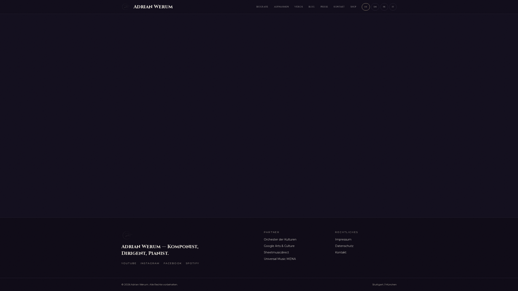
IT (393, 6)
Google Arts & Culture (279, 246)
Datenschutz (344, 246)
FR (384, 6)
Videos (298, 6)
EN (375, 6)
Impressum (343, 239)
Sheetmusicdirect (276, 252)
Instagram (150, 263)
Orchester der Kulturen (280, 239)
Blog (312, 6)
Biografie (262, 6)
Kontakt (339, 6)
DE (365, 6)
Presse (324, 6)
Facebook (173, 263)
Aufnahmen (281, 6)
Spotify (192, 263)
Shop (353, 6)
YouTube (129, 263)
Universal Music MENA (280, 259)
